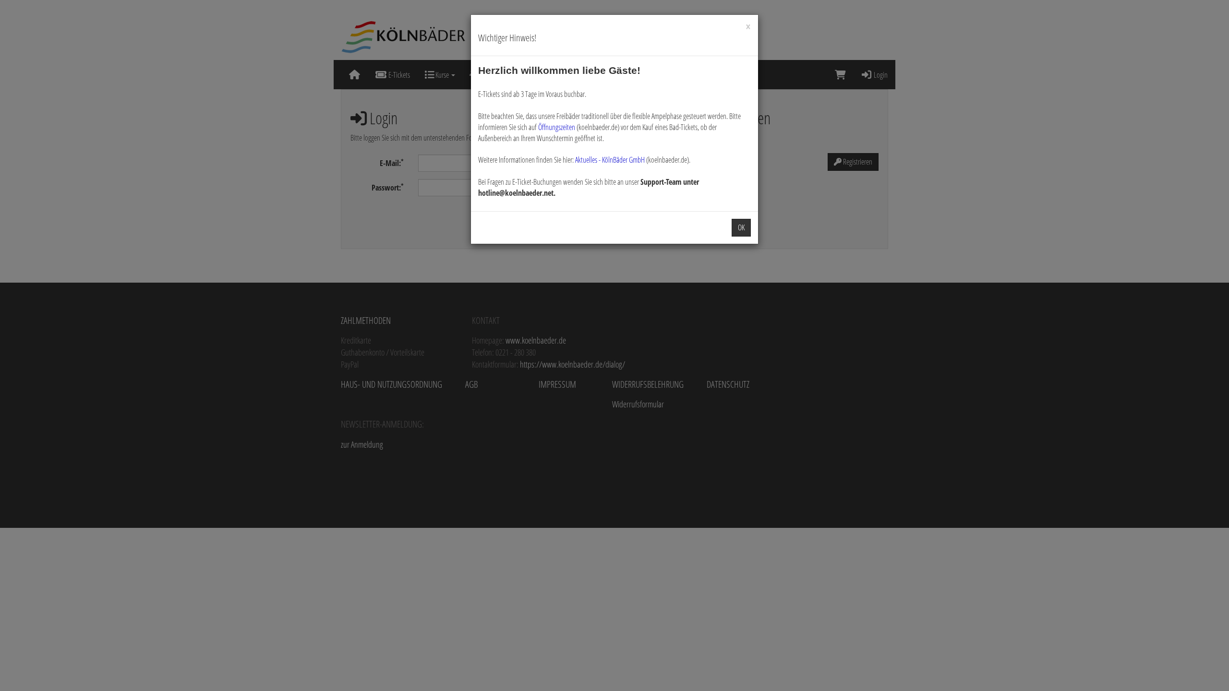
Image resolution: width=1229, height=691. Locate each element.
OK (741, 227)
